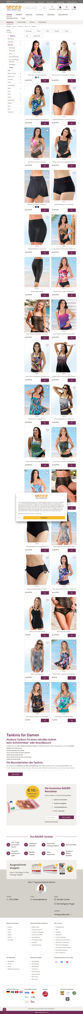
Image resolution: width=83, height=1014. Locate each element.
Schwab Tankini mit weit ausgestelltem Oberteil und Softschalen (64, 162)
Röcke (9, 106)
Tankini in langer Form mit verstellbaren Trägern (64, 546)
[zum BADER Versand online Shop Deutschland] (8, 992)
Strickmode (10, 112)
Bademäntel (12, 50)
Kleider (9, 94)
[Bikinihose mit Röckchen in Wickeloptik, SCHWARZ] (38, 207)
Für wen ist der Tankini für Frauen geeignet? (18, 752)
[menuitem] (9, 15)
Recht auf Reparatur (60, 952)
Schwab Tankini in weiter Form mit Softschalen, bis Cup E (64, 674)
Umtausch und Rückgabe (38, 932)
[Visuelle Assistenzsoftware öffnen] (67, 999)
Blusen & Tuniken (12, 73)
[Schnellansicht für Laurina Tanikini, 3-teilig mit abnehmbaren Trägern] (72, 295)
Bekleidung (12, 36)
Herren (9, 932)
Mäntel (9, 97)
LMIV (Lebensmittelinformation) (63, 947)
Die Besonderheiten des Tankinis (15, 750)
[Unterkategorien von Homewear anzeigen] (20, 79)
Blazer (9, 70)
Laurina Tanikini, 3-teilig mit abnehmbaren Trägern (64, 291)
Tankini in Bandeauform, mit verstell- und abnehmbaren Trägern (64, 419)
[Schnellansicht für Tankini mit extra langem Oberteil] (45, 635)
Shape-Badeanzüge (14, 56)
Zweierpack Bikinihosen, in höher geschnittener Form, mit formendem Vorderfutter (64, 119)
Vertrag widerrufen (62, 914)
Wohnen (10, 937)
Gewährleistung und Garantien (63, 940)
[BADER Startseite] (14, 8)
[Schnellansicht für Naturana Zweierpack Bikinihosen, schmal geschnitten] (45, 593)
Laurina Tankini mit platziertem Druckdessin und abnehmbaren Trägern (64, 249)
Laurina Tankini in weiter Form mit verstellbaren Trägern (37, 717)
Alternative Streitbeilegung (62, 945)
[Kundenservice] (4, 1009)
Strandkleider (12, 64)
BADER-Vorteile (35, 927)
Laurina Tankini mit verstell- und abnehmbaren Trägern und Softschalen (64, 334)
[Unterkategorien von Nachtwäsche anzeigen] (20, 100)
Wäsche (10, 934)
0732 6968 (13, 899)
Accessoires (10, 42)
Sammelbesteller (36, 937)
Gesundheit (10, 940)
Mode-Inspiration (36, 974)
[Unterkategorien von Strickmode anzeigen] (20, 112)
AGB (57, 929)
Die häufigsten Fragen (37, 940)
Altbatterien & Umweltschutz (62, 942)
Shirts (9, 109)
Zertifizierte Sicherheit (37, 934)
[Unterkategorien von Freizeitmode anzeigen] (20, 76)
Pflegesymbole (35, 966)
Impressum (58, 932)
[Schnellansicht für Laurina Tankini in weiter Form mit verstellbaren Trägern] (45, 720)
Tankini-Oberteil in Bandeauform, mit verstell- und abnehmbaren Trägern (37, 334)
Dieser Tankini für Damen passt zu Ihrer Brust (18, 757)
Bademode (10, 45)
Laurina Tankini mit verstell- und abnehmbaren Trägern (64, 462)
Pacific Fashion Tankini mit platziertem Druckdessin (37, 162)
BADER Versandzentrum (13, 969)
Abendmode (11, 39)
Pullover (10, 103)
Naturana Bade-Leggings (37, 291)
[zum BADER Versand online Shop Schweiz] (16, 992)
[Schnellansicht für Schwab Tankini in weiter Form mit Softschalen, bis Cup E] (72, 678)
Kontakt (10, 964)
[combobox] (35, 8)
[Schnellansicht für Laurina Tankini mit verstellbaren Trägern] (72, 720)
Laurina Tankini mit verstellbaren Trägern (63, 716)
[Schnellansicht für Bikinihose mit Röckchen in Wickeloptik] (45, 210)
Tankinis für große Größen (13, 759)
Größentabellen (35, 961)
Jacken (9, 88)
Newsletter (34, 942)
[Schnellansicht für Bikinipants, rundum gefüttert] (72, 508)
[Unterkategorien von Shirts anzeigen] (20, 109)
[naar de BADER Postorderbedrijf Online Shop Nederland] (21, 992)
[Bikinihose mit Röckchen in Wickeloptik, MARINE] (36, 207)
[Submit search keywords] (44, 8)
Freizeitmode (11, 76)
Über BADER (11, 961)
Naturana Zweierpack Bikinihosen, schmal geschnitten (37, 589)
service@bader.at (40, 899)
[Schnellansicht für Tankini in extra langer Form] (45, 678)
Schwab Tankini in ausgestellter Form (37, 419)
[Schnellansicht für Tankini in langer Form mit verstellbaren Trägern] (72, 550)
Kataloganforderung (36, 945)
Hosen (9, 82)
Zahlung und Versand (37, 929)
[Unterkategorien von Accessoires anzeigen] (20, 41)
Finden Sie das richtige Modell (14, 755)
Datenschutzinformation (51, 821)
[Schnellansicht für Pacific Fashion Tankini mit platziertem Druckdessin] (45, 166)
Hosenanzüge (11, 85)
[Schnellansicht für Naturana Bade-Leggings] (45, 295)
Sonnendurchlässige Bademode (14, 60)
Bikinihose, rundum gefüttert (64, 631)
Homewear (10, 79)
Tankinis (11, 67)
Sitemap (10, 927)
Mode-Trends (35, 976)
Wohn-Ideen (35, 979)
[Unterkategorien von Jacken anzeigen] (20, 88)
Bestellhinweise (35, 964)
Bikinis (10, 53)
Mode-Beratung (35, 971)
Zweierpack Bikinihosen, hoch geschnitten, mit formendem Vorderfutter (37, 547)
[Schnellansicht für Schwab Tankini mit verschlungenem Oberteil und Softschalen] (72, 81)
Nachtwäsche (11, 100)
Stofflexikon (35, 969)
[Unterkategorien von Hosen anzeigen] (20, 82)
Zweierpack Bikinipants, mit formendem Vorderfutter (63, 204)
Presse (9, 966)
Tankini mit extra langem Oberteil (37, 631)
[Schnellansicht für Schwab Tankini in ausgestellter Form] (45, 423)
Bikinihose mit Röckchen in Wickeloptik (37, 204)
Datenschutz (59, 934)
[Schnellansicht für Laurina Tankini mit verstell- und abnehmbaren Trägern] (72, 465)
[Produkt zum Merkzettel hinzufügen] (47, 43)
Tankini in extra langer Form (37, 674)
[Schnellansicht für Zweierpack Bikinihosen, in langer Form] (45, 253)
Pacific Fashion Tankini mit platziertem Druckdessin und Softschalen (37, 75)
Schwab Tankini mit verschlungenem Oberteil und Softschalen (64, 75)
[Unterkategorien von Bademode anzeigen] (20, 44)
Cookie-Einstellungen (61, 937)
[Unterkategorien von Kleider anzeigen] (20, 94)
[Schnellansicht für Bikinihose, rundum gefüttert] (72, 635)
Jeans (9, 91)
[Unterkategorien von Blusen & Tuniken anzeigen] (20, 73)
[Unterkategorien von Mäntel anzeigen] (20, 97)
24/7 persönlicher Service (30, 2)
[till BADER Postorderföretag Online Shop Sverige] (12, 992)
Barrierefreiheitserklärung (61, 950)
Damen (9, 929)
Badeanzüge (12, 48)
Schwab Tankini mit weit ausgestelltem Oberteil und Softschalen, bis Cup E (64, 376)
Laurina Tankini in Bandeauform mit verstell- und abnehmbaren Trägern (37, 119)
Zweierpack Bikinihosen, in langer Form (37, 249)
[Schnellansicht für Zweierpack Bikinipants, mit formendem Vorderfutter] (72, 210)
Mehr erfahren (15, 774)
